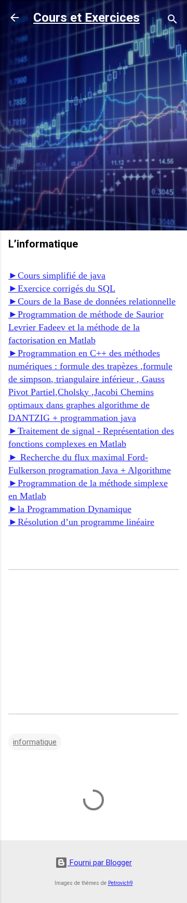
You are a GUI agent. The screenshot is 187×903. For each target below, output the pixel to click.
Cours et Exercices (86, 17)
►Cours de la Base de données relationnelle (92, 301)
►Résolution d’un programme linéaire (81, 522)
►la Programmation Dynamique (69, 509)
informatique (35, 742)
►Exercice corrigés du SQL (61, 288)
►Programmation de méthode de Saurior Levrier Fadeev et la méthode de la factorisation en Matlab (86, 327)
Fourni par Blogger (100, 862)
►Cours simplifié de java (56, 275)
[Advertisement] (93, 129)
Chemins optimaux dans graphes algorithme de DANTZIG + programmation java (81, 405)
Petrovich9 (120, 883)
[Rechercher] (172, 21)
